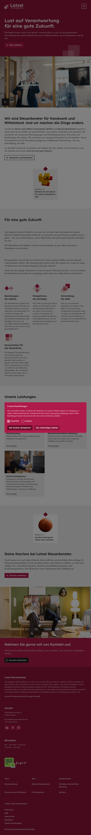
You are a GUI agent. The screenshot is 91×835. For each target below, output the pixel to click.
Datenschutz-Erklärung (59, 413)
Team (7, 779)
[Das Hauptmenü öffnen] (84, 6)
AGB (6, 813)
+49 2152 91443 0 (11, 722)
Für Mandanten (38, 792)
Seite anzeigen (11, 494)
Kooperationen (65, 779)
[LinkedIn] (7, 727)
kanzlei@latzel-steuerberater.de (16, 719)
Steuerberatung (11, 784)
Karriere (62, 792)
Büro (34, 779)
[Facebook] (12, 727)
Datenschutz (10, 816)
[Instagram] (18, 727)
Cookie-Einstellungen (13, 823)
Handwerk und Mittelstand (15, 792)
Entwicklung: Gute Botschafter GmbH (20, 829)
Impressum (9, 810)
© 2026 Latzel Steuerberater (16, 804)
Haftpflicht (9, 820)
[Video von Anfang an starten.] (5, 102)
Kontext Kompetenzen (41, 784)
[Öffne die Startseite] (14, 6)
